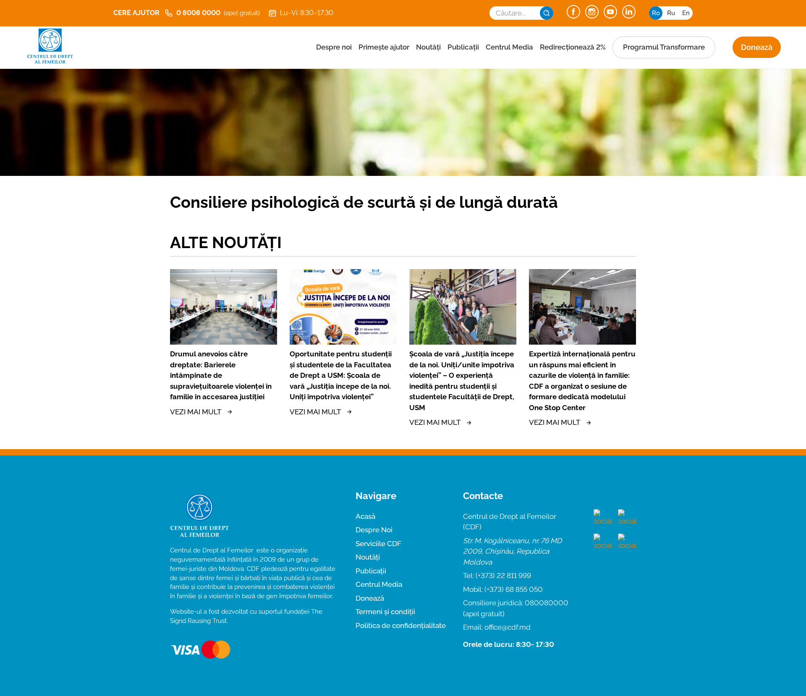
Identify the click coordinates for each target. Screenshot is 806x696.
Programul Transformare (664, 47)
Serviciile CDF (378, 543)
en (686, 13)
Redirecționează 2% (573, 47)
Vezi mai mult (195, 412)
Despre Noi (374, 530)
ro (656, 13)
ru (671, 13)
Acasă (365, 516)
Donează (756, 47)
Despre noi (334, 47)
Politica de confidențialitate (401, 625)
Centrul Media (509, 47)
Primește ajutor (384, 47)
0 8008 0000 (218, 13)
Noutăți (428, 47)
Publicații (463, 47)
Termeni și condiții (385, 611)
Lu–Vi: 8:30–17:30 (306, 13)
